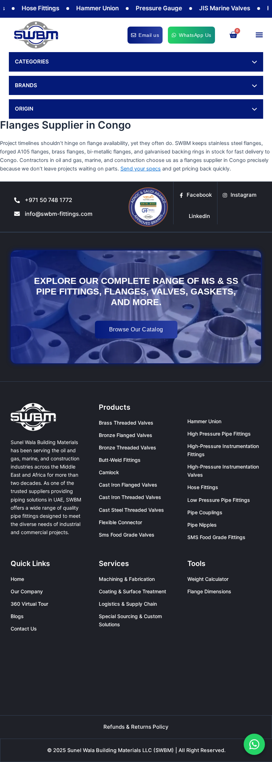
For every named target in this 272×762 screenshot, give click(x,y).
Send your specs (140, 169)
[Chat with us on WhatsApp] (254, 744)
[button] (259, 35)
